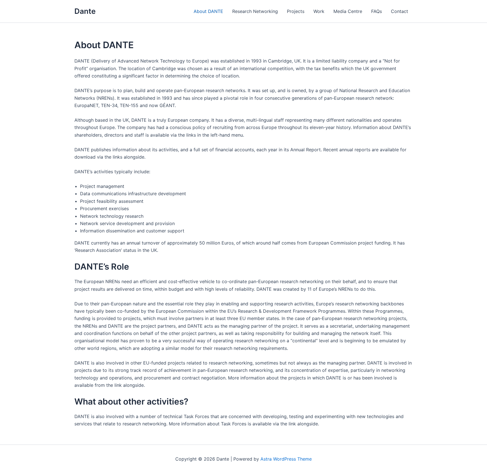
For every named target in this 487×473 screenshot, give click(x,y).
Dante (85, 11)
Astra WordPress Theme (286, 459)
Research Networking (255, 11)
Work (318, 11)
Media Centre (347, 11)
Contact (399, 11)
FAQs (376, 11)
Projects (295, 11)
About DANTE (208, 11)
